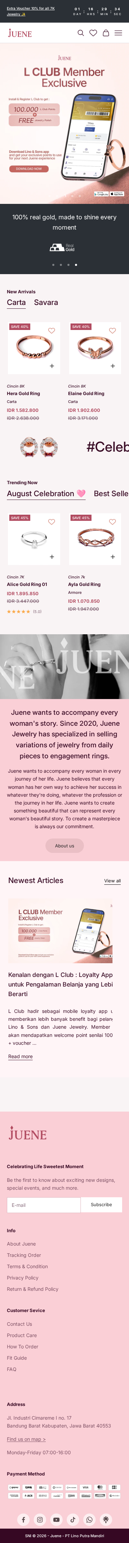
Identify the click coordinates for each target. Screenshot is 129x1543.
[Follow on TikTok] (72, 1519)
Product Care (22, 1335)
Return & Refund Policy (32, 1289)
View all (112, 880)
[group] (64, 123)
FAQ (12, 1369)
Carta (16, 302)
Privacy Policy (23, 1278)
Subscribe (101, 1204)
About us (64, 845)
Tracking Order (24, 1255)
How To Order (22, 1346)
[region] (64, 123)
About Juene (21, 1244)
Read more (20, 1056)
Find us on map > (26, 1439)
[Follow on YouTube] (56, 1519)
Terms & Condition (27, 1266)
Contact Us (19, 1324)
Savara (46, 302)
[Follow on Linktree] (106, 1519)
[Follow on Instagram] (39, 1519)
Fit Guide (17, 1358)
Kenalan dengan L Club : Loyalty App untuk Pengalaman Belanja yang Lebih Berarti (62, 984)
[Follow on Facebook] (23, 1519)
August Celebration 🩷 (46, 493)
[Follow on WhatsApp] (89, 1519)
